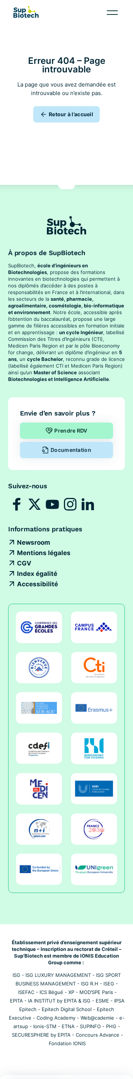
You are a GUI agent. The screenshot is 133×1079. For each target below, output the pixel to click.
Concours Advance (97, 1035)
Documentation (71, 450)
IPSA (119, 1001)
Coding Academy (56, 1018)
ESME (102, 1001)
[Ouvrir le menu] (112, 13)
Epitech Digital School (67, 1009)
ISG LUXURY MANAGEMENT (58, 975)
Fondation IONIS (67, 1043)
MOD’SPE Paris (96, 992)
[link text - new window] (17, 504)
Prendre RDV (70, 430)
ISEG (108, 984)
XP (71, 992)
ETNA (68, 1026)
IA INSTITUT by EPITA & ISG (59, 1001)
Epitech (28, 1009)
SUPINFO (90, 1026)
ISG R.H (89, 984)
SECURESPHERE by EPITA (41, 1035)
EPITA (16, 1001)
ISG (16, 975)
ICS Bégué (51, 992)
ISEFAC (26, 992)
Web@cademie (97, 1018)
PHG (111, 1026)
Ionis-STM (45, 1026)
